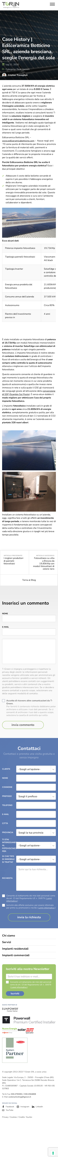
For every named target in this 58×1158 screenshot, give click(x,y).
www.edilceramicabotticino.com (18, 140)
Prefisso (7, 796)
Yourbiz (29, 1117)
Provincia (7, 832)
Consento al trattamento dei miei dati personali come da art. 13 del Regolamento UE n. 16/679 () (30, 898)
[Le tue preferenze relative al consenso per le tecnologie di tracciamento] (53, 1153)
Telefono (7, 805)
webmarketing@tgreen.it (19, 1097)
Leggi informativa (46, 907)
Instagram (24, 1106)
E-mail (5, 627)
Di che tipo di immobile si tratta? (8, 859)
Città (5, 823)
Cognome (7, 787)
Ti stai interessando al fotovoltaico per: (9, 845)
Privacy (5, 1117)
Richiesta (7, 878)
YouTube (9, 1110)
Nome (5, 613)
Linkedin (39, 1106)
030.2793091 (17, 1094)
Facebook (10, 1106)
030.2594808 (30, 1094)
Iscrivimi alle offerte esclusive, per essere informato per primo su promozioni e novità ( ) (31, 906)
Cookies (13, 1117)
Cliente (6, 769)
